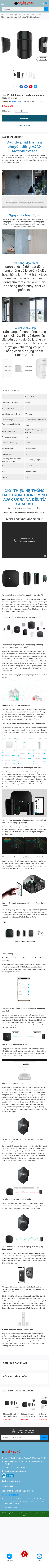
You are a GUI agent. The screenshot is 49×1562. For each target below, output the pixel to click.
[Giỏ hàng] (44, 3)
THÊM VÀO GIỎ (24, 126)
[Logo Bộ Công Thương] (8, 1475)
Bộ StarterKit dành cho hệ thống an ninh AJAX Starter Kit (10, 1416)
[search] (46, 9)
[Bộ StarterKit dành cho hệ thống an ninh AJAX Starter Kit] (11, 1403)
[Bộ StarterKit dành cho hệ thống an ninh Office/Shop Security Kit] (29, 1403)
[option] (24, 44)
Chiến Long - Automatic (27, 1513)
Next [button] (45, 44)
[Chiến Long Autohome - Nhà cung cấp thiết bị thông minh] (24, 3)
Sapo (24, 1515)
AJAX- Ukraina (17, 101)
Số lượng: (6, 111)
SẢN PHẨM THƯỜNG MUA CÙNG (18, 1390)
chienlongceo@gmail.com (19, 1471)
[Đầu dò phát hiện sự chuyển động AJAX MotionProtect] (24, 44)
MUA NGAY (24, 118)
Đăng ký (44, 1437)
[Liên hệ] (9, 1556)
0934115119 (20, 1467)
